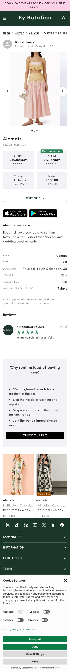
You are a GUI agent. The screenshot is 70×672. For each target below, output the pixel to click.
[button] (35, 537)
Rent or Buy (35, 198)
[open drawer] (4, 18)
